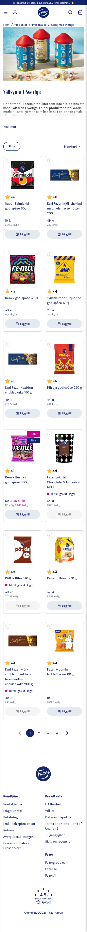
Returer (8, 830)
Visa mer (9, 126)
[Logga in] (15, 12)
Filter (11, 146)
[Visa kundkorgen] (80, 12)
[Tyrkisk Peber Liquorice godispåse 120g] (64, 269)
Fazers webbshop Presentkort (16, 845)
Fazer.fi (50, 875)
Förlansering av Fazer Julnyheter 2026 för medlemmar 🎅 (43, 2)
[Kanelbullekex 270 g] (64, 549)
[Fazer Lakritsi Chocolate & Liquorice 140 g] (64, 448)
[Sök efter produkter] (70, 12)
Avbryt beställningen (18, 836)
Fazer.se (51, 869)
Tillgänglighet (55, 835)
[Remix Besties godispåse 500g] (22, 448)
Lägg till (25, 234)
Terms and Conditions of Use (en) (63, 826)
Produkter (20, 24)
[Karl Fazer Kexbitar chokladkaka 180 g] (22, 359)
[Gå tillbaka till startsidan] (43, 12)
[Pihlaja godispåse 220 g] (64, 359)
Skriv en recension (58, 841)
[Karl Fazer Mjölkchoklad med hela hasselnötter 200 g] (64, 175)
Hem (6, 24)
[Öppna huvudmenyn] (6, 12)
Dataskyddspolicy (58, 817)
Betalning (10, 817)
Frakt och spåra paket (19, 823)
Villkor (49, 810)
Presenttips (39, 24)
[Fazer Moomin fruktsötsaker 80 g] (64, 640)
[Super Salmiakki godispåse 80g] (22, 175)
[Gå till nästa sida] (66, 733)
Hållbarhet (53, 804)
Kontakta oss (12, 804)
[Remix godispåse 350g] (22, 269)
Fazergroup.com (56, 862)
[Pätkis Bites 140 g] (22, 549)
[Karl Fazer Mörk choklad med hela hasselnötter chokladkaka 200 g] (22, 640)
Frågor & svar (12, 810)
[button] (8, 160)
